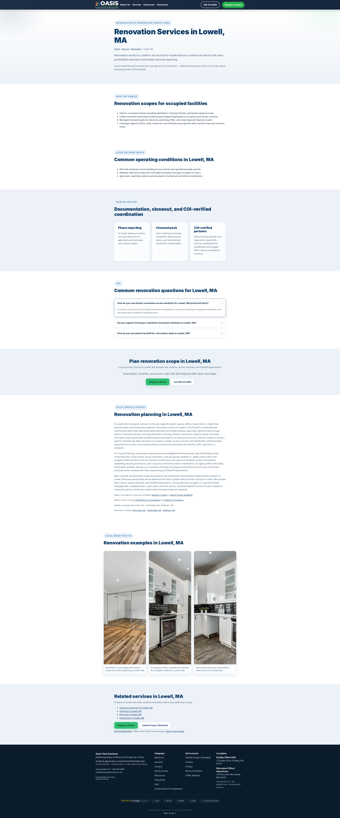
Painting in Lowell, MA (131, 711)
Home (117, 49)
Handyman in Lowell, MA (132, 718)
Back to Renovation (123, 731)
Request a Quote (233, 4)
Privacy (189, 766)
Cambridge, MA (154, 510)
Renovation (136, 49)
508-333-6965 (210, 4)
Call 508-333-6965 (182, 382)
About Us (125, 4)
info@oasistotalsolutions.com (109, 772)
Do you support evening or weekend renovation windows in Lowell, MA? (156, 322)
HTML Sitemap (192, 775)
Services (136, 4)
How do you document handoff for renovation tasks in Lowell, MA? (153, 333)
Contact (189, 762)
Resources (148, 4)
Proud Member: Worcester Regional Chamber (105, 778)
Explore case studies (175, 731)
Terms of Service (193, 770)
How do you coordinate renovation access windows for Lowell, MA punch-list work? (163, 303)
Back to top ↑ (170, 813)
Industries (162, 4)
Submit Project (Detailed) (181, 495)
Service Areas (161, 770)
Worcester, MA (139, 510)
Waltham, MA (169, 510)
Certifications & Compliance (147, 500)
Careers (158, 766)
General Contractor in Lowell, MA (136, 707)
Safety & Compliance (173, 500)
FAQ (157, 784)
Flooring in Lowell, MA (131, 714)
